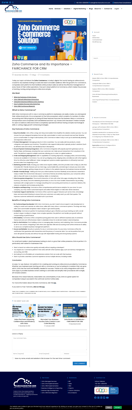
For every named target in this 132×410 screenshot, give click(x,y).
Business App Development (50, 390)
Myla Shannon (96, 140)
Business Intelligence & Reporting (52, 388)
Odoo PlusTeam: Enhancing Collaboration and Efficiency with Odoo (24, 321)
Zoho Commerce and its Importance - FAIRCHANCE (61, 291)
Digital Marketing (80, 9)
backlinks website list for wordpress (102, 132)
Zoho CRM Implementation (50, 386)
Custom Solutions (74, 390)
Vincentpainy (96, 122)
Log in (94, 35)
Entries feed (95, 38)
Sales (70, 384)
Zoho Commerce (20, 291)
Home (51, 9)
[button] (58, 9)
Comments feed (97, 40)
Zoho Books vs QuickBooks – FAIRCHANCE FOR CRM (74, 320)
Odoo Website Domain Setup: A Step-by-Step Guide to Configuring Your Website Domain (105, 135)
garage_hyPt (96, 127)
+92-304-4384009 (82, 3)
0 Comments (44, 75)
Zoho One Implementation (50, 384)
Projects (71, 388)
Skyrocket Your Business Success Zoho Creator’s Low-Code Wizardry (49, 321)
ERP (70, 381)
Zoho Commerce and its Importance (36, 291)
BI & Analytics (73, 393)
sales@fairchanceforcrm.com (100, 3)
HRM (70, 386)
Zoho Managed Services (49, 381)
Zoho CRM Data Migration (49, 393)
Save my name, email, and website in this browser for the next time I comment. (42, 358)
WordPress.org (96, 42)
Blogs (91, 9)
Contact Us (108, 9)
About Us (97, 9)
